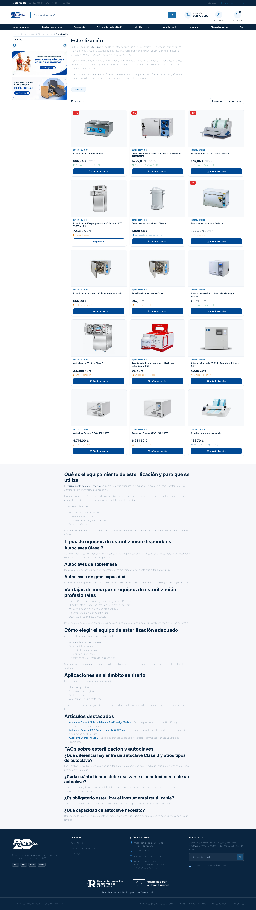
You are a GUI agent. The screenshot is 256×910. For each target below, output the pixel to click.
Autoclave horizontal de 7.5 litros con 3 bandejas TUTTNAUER (156, 154)
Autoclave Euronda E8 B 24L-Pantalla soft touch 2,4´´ (215, 364)
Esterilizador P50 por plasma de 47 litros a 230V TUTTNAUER (97, 224)
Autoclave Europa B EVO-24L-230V (150, 433)
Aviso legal (181, 903)
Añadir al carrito (100, 171)
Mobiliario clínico (143, 27)
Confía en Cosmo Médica (83, 848)
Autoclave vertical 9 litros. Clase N (149, 223)
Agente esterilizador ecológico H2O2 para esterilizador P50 (153, 364)
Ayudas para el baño (52, 27)
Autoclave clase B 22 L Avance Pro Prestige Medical (212, 294)
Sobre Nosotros (78, 843)
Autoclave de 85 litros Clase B (88, 363)
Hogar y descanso (21, 27)
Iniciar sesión (211, 3)
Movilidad (194, 27)
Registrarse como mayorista (232, 3)
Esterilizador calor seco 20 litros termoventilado (97, 293)
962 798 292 (144, 851)
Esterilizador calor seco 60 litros (148, 293)
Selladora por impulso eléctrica (206, 433)
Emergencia (79, 27)
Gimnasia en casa (219, 27)
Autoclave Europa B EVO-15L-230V (91, 433)
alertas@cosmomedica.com (147, 856)
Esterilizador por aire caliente (88, 153)
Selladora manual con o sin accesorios (210, 153)
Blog (242, 27)
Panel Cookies (237, 903)
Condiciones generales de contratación (156, 903)
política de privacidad (218, 865)
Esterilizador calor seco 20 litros (207, 223)
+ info (78, 89)
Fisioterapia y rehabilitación (110, 27)
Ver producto (99, 241)
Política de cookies (220, 903)
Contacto (75, 853)
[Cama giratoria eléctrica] (39, 88)
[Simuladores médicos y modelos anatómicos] (39, 62)
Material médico (170, 27)
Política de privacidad (199, 903)
